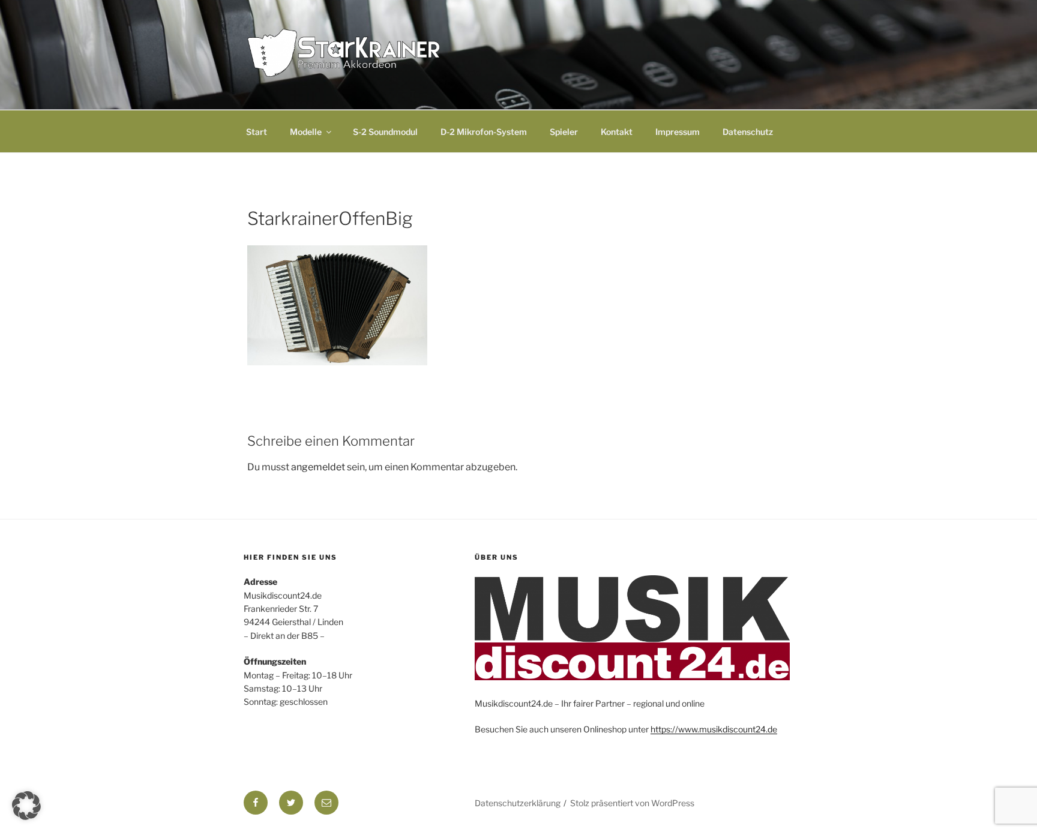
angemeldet (318, 467)
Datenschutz (748, 132)
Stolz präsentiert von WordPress (632, 803)
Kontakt (617, 132)
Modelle (306, 132)
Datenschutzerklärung (518, 803)
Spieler (564, 132)
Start (256, 132)
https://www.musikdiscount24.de (714, 729)
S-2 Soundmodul (385, 132)
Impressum (677, 132)
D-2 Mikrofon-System (483, 132)
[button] (26, 805)
